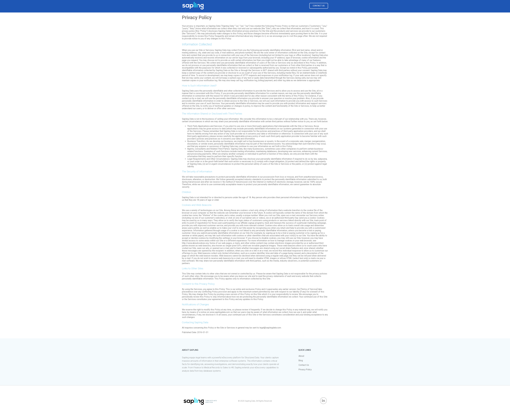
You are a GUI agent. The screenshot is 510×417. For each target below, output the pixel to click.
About (301, 356)
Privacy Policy (305, 369)
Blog (301, 360)
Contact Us (304, 365)
